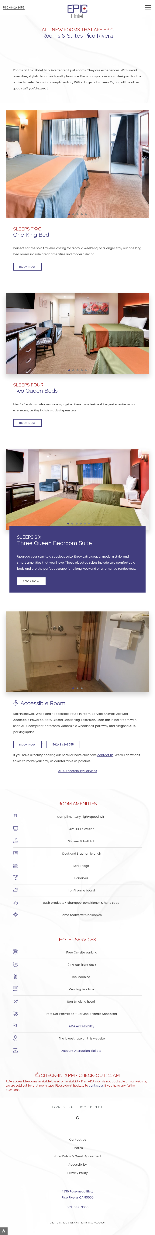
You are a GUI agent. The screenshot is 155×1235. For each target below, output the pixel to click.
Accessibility (77, 1164)
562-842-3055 (63, 744)
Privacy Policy (77, 1173)
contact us (105, 755)
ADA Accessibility (81, 1026)
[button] (148, 7)
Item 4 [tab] (82, 214)
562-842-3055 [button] (14, 7)
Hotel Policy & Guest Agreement (77, 1156)
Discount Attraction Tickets (80, 1051)
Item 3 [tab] (82, 688)
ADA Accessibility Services (77, 771)
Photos (77, 1148)
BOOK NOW (27, 267)
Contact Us (77, 1139)
